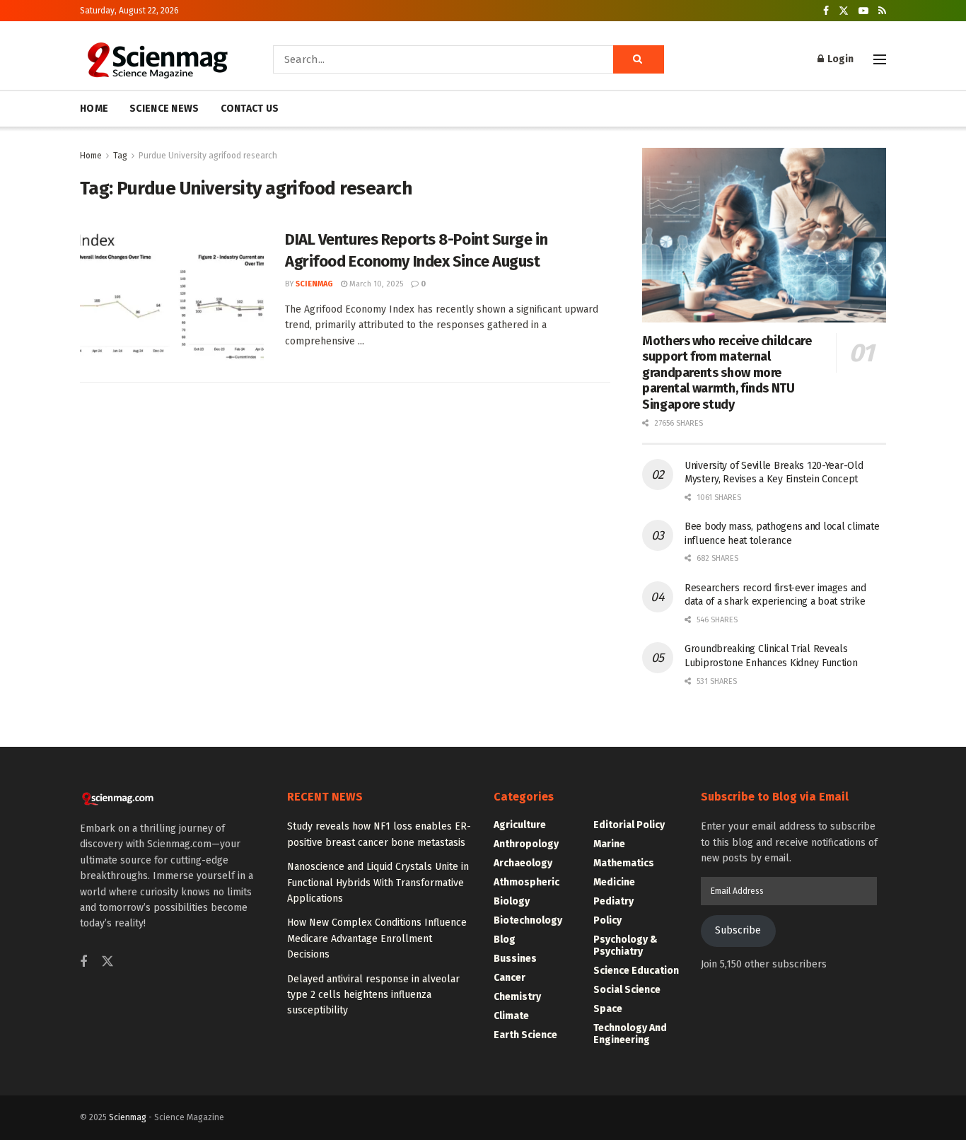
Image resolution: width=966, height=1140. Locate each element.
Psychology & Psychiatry (625, 945)
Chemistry (517, 997)
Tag (120, 156)
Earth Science (525, 1035)
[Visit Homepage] (156, 59)
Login (839, 59)
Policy (607, 920)
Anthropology (526, 844)
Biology (512, 901)
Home (91, 156)
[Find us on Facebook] (826, 11)
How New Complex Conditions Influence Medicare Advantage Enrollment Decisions (377, 938)
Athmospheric (526, 882)
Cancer (509, 978)
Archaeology (523, 863)
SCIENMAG (314, 284)
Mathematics (623, 863)
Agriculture (520, 825)
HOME (94, 109)
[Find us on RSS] (882, 11)
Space (607, 1009)
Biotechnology (528, 920)
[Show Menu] (879, 59)
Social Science (627, 990)
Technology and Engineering (630, 1034)
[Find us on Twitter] (844, 11)
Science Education (636, 971)
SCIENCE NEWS (164, 109)
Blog (505, 939)
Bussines (515, 959)
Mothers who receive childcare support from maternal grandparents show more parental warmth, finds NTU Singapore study (727, 372)
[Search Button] (638, 59)
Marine (609, 844)
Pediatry (613, 901)
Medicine (614, 882)
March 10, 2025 (375, 284)
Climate (511, 1016)
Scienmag (127, 1117)
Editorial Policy (629, 825)
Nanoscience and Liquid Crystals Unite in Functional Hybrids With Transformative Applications (378, 883)
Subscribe (738, 930)
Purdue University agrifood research (208, 156)
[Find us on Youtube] (863, 11)
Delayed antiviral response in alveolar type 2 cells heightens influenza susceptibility (373, 995)
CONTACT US (250, 109)
